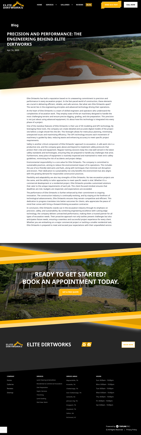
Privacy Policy (131, 430)
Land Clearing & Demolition (46, 380)
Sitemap (10, 392)
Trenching (40, 395)
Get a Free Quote (70, 292)
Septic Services (42, 391)
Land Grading (41, 399)
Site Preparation (42, 387)
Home (9, 380)
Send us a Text (111, 5)
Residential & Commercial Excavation (49, 384)
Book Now (128, 345)
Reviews (10, 388)
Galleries (10, 384)
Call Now (130, 5)
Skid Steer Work (42, 402)
